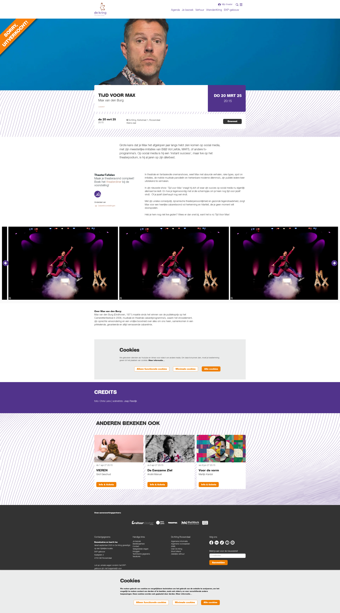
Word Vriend (176, 552)
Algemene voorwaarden (180, 544)
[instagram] (233, 543)
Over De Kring (176, 549)
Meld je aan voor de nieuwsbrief (223, 551)
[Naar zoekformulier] (237, 5)
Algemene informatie (179, 541)
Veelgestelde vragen (140, 549)
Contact (136, 547)
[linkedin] (217, 543)
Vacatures (136, 557)
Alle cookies (211, 369)
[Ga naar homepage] (100, 9)
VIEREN (102, 470)
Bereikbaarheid (138, 544)
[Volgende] (334, 263)
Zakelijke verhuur (177, 554)
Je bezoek (137, 541)
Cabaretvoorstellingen (106, 206)
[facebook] (211, 543)
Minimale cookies (186, 369)
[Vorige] (6, 263)
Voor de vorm (209, 470)
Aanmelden (218, 562)
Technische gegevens (141, 554)
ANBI (173, 547)
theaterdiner (113, 182)
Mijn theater (227, 5)
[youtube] (227, 543)
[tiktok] (222, 543)
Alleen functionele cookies (152, 369)
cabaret (101, 107)
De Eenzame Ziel (159, 470)
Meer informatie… (156, 360)
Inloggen (136, 552)
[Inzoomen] (120, 298)
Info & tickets (106, 484)
